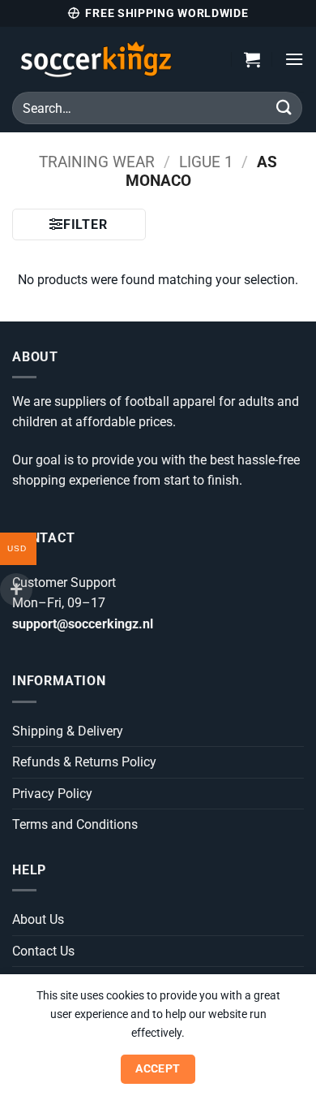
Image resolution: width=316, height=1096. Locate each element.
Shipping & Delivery (67, 731)
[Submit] (284, 107)
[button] (252, 59)
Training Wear (97, 162)
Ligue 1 (206, 162)
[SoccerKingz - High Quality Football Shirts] (109, 59)
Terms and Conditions (75, 824)
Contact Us (43, 951)
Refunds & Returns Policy (84, 762)
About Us (38, 919)
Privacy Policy (52, 793)
